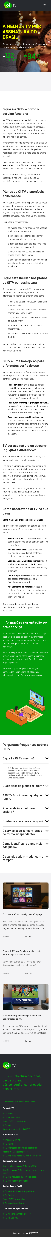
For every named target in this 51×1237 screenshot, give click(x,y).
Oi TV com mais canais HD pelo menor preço (22, 1156)
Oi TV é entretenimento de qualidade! (19, 1191)
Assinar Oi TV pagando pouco (15, 1152)
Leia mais (28, 936)
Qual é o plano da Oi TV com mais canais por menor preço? (25, 1171)
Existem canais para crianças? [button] (23, 821)
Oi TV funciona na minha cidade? (17, 1214)
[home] (9, 5)
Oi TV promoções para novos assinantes (20, 1148)
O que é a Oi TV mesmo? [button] (19, 758)
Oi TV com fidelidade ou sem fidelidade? (20, 1177)
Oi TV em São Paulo (11, 1218)
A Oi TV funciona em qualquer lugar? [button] (22, 797)
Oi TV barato (8, 1144)
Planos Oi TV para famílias (14, 1199)
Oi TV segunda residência (13, 1203)
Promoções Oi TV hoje (12, 1140)
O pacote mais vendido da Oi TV (16, 1129)
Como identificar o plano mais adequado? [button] (22, 845)
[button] (45, 5)
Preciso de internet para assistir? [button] (19, 810)
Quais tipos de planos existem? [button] (23, 785)
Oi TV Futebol (8, 1195)
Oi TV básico (8, 1125)
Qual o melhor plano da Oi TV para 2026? (20, 1166)
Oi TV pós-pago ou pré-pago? (15, 1181)
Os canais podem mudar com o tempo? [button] (23, 858)
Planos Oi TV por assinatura (14, 1121)
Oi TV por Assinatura (11, 1117)
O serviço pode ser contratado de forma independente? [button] (22, 832)
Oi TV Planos (8, 1113)
